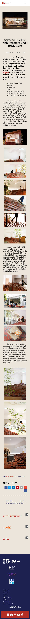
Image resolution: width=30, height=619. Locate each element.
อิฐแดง (6, 72)
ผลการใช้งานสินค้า (12, 516)
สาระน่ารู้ (6, 528)
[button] (24, 2)
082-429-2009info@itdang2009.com (15, 607)
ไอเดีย (23, 52)
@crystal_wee (10, 476)
